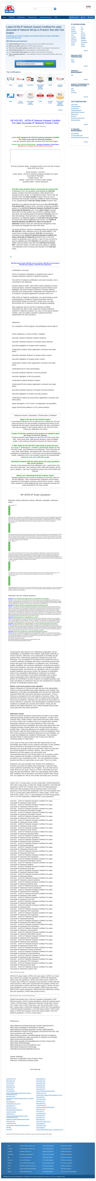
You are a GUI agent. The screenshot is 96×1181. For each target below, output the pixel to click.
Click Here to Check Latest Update (39, 180)
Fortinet (73, 42)
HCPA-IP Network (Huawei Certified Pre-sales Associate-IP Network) (41, 175)
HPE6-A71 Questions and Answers (34, 982)
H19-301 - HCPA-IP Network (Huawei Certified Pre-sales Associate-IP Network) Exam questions (31, 836)
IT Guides (10, 1148)
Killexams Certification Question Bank (24, 1060)
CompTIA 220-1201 (41, 1105)
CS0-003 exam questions (66, 1160)
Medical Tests (74, 114)
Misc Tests (73, 116)
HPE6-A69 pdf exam (48, 988)
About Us (10, 1163)
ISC (82, 31)
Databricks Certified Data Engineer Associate (17, 1119)
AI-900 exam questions (47, 1157)
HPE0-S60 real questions (19, 980)
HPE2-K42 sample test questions (26, 978)
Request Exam (32, 17)
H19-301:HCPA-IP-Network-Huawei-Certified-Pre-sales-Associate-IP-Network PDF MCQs (29, 1134)
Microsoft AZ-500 (40, 1115)
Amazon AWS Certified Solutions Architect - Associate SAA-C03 (19, 1099)
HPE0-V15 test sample (31, 988)
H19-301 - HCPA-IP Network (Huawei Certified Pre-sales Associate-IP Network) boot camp (31, 964)
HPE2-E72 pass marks (18, 976)
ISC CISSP (9, 1129)
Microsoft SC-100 (40, 1101)
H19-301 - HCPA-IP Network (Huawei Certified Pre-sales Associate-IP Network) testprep (31, 844)
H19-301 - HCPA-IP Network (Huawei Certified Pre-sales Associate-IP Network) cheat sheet (31, 802)
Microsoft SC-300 (10, 1096)
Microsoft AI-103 (10, 1083)
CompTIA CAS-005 (41, 1099)
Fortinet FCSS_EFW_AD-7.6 (43, 1121)
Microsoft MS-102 (40, 1103)
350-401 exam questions (66, 1154)
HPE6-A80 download (48, 978)
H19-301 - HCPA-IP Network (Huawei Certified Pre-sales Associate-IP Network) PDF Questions (31, 960)
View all (60, 110)
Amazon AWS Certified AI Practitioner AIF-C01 (18, 1125)
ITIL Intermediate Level (77, 135)
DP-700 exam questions (47, 1160)
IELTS (72, 59)
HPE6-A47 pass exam (37, 976)
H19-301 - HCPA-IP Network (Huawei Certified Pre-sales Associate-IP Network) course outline (31, 821)
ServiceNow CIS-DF (11, 1108)
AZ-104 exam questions (47, 1148)
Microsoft (83, 35)
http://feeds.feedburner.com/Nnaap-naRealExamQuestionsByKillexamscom (25, 1048)
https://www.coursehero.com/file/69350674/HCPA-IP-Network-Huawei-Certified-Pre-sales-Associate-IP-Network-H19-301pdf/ (33, 1036)
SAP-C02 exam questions (48, 1163)
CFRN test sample (23, 1011)
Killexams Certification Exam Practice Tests (26, 1058)
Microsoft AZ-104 (10, 1081)
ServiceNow (84, 42)
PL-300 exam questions (66, 1148)
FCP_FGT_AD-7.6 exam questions (69, 1171)
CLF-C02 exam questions (66, 1163)
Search (48, 64)
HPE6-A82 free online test (43, 989)
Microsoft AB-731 (40, 1119)
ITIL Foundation (75, 133)
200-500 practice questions (21, 1009)
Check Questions (41, 182)
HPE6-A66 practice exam (34, 991)
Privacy (9, 1165)
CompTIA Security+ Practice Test (27, 1145)
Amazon (73, 29)
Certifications (21, 17)
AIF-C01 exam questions (48, 1168)
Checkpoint (74, 33)
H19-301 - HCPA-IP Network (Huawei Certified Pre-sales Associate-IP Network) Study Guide (31, 825)
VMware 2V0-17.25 (41, 1093)
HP (41, 178)
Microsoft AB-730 (40, 1123)
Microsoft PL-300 (10, 1121)
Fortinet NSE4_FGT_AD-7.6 (13, 1103)
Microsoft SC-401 (40, 1085)
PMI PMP (8, 1127)
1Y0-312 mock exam (33, 1013)
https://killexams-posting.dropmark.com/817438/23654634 (31, 1030)
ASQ (72, 88)
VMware (83, 46)
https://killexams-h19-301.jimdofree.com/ (25, 1045)
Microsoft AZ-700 (40, 1117)
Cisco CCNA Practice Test (26, 1157)
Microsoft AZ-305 (10, 1087)
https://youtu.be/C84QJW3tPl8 (21, 1039)
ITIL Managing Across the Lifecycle (80, 137)
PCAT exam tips (30, 1005)
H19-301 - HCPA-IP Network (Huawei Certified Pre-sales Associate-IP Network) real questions (31, 929)
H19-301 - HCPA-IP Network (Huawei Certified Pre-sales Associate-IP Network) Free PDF (31, 898)
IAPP (82, 29)
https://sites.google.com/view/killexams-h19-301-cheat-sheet (32, 1041)
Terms (9, 1168)
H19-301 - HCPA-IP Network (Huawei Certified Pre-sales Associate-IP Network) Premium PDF (31, 806)
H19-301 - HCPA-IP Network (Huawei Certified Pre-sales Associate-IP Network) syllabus (31, 864)
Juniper (83, 33)
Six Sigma (73, 92)
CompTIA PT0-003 (41, 1113)
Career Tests (74, 104)
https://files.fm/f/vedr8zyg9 (20, 1043)
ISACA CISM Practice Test (26, 1171)
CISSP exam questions (66, 1168)
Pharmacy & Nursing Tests (77, 118)
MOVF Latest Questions (32, 1001)
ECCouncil (74, 41)
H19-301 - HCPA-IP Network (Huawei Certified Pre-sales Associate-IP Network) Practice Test (31, 945)
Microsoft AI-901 (40, 1097)
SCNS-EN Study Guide (40, 1011)
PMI (72, 75)
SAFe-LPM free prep (19, 1003)
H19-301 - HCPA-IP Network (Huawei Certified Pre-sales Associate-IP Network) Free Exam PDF (31, 817)
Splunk (82, 44)
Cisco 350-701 (40, 1111)
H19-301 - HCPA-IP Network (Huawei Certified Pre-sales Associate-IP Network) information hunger (31, 810)
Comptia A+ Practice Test (25, 1151)
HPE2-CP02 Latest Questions (21, 989)
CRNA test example (31, 1007)
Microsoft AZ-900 (40, 1087)
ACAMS (73, 27)
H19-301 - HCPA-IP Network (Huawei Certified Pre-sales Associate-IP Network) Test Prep (31, 852)
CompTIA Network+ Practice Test (27, 1148)
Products (11, 17)
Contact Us (10, 1160)
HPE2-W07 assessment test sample (35, 984)
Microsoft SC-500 (40, 1109)
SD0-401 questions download (40, 999)
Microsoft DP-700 (10, 1105)
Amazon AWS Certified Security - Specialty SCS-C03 (49, 1129)
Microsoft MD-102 (40, 1078)
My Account (75, 17)
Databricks (73, 39)
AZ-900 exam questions (66, 1151)
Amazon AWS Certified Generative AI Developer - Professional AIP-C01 (18, 1093)
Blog (9, 1157)
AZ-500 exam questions (66, 1165)
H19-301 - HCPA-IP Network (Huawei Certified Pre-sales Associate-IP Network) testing (31, 875)
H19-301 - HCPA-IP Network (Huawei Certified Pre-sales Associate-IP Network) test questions (31, 941)
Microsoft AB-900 (10, 1101)
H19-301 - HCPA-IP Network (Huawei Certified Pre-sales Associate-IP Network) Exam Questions (31, 840)
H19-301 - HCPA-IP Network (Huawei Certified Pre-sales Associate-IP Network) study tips (31, 867)
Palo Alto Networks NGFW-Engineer (45, 1107)
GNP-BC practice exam (51, 1001)
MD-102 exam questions (66, 1157)
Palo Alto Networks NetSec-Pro (14, 1110)
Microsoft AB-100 (10, 1091)
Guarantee (10, 1151)
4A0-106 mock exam (45, 1005)
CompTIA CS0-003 (11, 1112)
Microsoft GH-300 (40, 1083)
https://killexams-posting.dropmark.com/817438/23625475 (31, 1026)
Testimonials (10, 1154)
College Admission (76, 106)
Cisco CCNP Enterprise (25, 1160)
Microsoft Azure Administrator (26, 1154)
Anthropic (73, 31)
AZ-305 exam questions (47, 1165)
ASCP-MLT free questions (50, 1007)
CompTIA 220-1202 (41, 1125)
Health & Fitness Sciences (77, 112)
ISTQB (72, 90)
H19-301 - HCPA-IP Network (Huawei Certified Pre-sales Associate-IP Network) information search (31, 813)
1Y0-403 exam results (41, 1009)
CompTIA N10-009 (11, 1123)
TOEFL (73, 61)
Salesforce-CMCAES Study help (40, 1003)
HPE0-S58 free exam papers (35, 986)
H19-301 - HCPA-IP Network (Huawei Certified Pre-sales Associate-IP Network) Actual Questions (31, 952)
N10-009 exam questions (66, 1145)
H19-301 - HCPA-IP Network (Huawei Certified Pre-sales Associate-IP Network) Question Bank (31, 833)
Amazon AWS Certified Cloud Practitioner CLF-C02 (49, 1095)
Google (73, 44)
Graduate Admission (76, 110)
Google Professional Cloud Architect (45, 1091)
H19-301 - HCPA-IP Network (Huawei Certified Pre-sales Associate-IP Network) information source (31, 860)
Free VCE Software (30, 144)
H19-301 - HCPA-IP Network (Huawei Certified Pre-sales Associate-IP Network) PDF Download (31, 891)
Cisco (72, 35)
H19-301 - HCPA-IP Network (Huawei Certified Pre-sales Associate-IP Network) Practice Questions (31, 887)
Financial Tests (75, 108)
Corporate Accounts (46, 17)
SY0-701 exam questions (48, 1145)
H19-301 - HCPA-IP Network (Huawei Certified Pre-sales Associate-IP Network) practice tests (31, 883)
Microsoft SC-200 (40, 1081)
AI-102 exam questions (47, 1171)
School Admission (75, 120)
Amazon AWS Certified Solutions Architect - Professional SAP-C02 (17, 1116)
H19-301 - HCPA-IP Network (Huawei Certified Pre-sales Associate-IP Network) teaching (31, 918)
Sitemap (9, 1171)
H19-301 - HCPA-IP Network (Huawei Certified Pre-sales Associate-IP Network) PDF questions (31, 856)
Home (4, 17)
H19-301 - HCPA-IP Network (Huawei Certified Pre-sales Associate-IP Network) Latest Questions (31, 879)
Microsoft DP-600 (40, 1089)
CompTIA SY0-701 (11, 1078)
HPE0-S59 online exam (39, 980)
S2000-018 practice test (19, 999)
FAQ (56, 17)
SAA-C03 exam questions (48, 1154)
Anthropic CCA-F (10, 1114)
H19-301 (41, 172)
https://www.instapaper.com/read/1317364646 (27, 1028)
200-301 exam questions (48, 1151)
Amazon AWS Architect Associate (27, 1163)
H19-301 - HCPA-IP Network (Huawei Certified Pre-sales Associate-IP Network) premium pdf (31, 848)
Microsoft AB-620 (40, 1127)
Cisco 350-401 (10, 1089)
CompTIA (73, 37)
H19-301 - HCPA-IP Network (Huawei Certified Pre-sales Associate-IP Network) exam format (31, 829)
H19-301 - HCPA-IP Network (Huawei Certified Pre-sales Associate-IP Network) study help (31, 902)
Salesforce (83, 40)
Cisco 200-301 (10, 1085)
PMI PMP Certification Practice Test (28, 1165)
